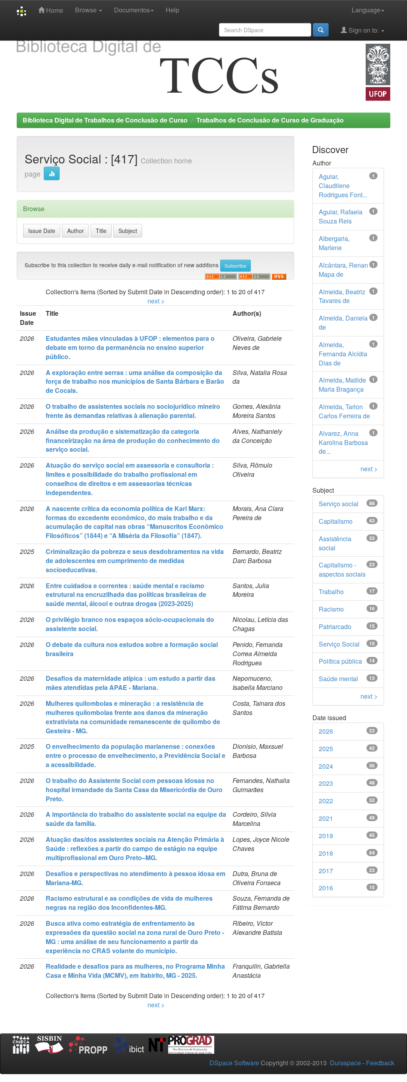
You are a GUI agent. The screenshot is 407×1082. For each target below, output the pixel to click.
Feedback (380, 1062)
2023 (326, 783)
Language (366, 9)
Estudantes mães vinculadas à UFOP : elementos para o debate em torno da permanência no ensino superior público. (130, 347)
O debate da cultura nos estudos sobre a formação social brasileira (132, 649)
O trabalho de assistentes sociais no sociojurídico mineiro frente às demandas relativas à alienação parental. (133, 411)
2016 (326, 887)
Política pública (340, 661)
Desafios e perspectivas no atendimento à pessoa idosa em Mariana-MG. (135, 878)
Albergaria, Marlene (334, 243)
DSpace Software (234, 1062)
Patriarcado (335, 626)
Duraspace (345, 1062)
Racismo (331, 609)
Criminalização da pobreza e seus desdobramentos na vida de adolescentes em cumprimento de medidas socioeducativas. (135, 560)
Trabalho (331, 591)
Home (54, 10)
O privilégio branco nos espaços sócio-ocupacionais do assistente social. (130, 624)
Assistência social (335, 543)
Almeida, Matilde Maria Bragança (342, 384)
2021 (326, 818)
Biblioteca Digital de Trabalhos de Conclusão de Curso (105, 119)
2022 (326, 800)
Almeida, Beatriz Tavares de (342, 296)
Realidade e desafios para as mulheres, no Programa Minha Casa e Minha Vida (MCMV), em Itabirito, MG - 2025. (135, 971)
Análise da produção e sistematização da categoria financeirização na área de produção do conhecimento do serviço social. (133, 440)
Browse (86, 9)
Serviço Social (339, 644)
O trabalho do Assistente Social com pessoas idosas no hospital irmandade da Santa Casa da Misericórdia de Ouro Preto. (134, 789)
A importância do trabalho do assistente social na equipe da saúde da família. (136, 819)
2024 (326, 766)
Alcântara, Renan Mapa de (343, 269)
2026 (326, 731)
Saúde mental (338, 678)
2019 (326, 835)
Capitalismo (336, 521)
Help (172, 9)
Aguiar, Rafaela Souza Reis (340, 216)
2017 (326, 870)
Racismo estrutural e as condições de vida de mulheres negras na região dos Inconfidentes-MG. (129, 903)
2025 (326, 748)
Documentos (132, 9)
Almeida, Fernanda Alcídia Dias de (343, 353)
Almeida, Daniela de (343, 322)
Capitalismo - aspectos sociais (342, 569)
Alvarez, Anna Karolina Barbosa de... (343, 442)
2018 (326, 853)
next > (156, 300)
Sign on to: (363, 30)
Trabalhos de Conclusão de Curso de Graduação (270, 119)
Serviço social (339, 503)
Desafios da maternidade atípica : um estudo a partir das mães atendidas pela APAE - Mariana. (130, 683)
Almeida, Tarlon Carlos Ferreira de (344, 411)
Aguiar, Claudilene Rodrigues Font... (343, 185)
